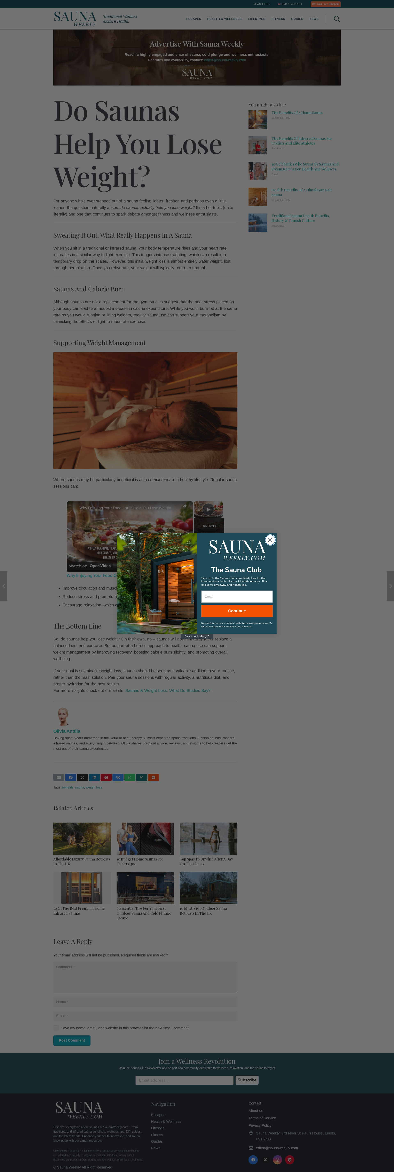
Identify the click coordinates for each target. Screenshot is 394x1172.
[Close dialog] (270, 540)
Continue (237, 611)
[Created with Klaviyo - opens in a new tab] (197, 636)
